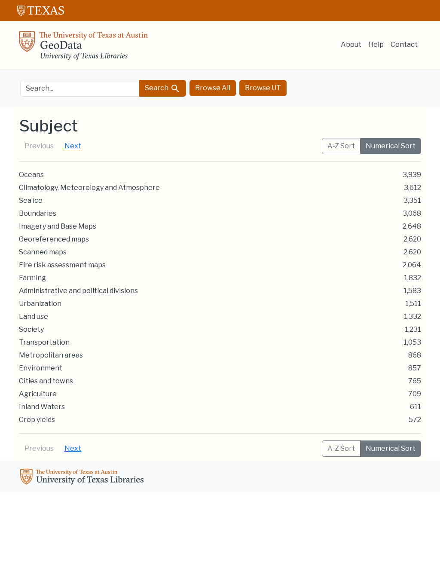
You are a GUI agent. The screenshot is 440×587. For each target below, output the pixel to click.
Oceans (31, 175)
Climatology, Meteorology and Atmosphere (89, 187)
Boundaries (37, 213)
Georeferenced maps (54, 239)
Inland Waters (42, 407)
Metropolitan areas (51, 355)
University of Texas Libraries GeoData (83, 48)
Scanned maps (43, 252)
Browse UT (263, 88)
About (351, 44)
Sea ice (31, 200)
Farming (32, 278)
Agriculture (38, 394)
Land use (33, 316)
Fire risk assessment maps (62, 265)
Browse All (212, 88)
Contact (404, 44)
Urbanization (40, 304)
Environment (40, 368)
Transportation (44, 342)
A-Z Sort (341, 146)
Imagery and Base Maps (57, 226)
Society (31, 329)
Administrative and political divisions (78, 291)
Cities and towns (46, 381)
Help (376, 44)
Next (72, 146)
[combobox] (80, 88)
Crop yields (37, 420)
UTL (83, 478)
